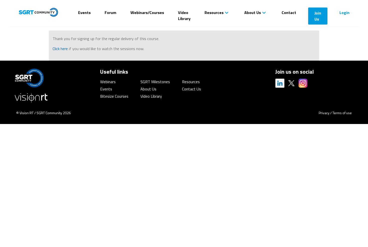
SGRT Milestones (155, 82)
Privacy (324, 112)
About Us (252, 13)
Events (84, 13)
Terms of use (342, 112)
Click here (60, 49)
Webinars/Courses (147, 13)
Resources (214, 13)
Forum (110, 13)
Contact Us (191, 89)
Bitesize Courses (114, 96)
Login (344, 13)
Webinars (108, 82)
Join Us (317, 16)
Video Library (184, 16)
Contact (289, 13)
